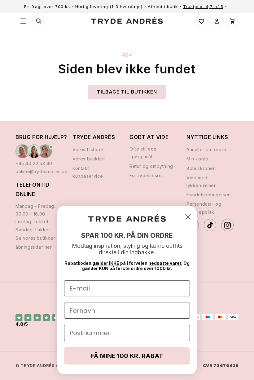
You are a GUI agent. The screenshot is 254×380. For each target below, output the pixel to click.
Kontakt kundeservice (87, 172)
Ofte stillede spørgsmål (143, 152)
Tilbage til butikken (127, 92)
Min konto (197, 158)
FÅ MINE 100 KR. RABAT (127, 356)
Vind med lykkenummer (201, 181)
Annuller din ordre (206, 149)
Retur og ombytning (151, 166)
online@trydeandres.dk (41, 171)
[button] (23, 21)
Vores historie (87, 149)
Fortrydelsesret (146, 175)
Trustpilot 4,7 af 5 (203, 6)
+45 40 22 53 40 (33, 163)
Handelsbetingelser (208, 194)
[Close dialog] (188, 217)
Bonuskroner (200, 168)
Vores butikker (88, 158)
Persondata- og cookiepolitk (203, 207)
